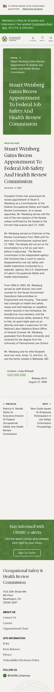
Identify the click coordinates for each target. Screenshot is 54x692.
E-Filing (33, 40)
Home (14, 57)
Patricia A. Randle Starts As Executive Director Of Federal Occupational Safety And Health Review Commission (13, 419)
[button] (1, 24)
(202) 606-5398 (16, 374)
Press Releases (12, 143)
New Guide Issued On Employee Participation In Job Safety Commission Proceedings (41, 415)
